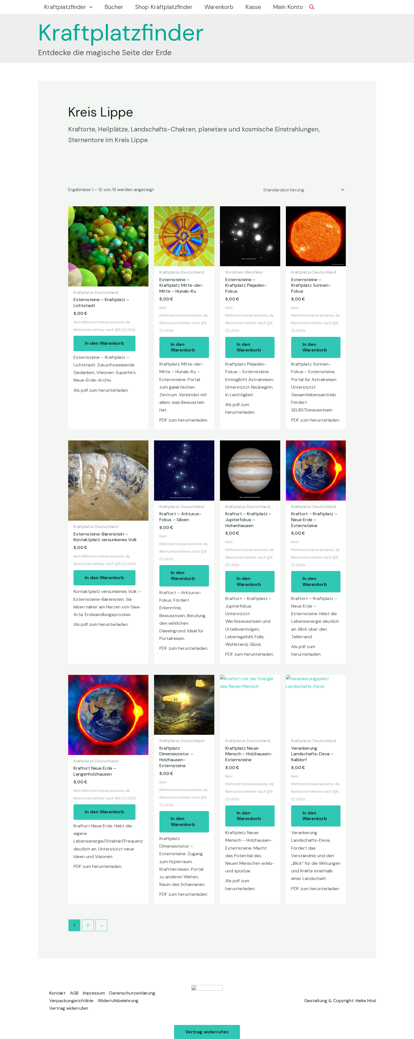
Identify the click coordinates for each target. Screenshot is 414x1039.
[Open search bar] (312, 7)
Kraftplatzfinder (121, 33)
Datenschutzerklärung (132, 993)
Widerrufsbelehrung (118, 1001)
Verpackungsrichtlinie (71, 1001)
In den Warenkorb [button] (104, 343)
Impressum (94, 993)
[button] (89, 7)
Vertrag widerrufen (68, 1008)
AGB (74, 993)
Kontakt (57, 993)
